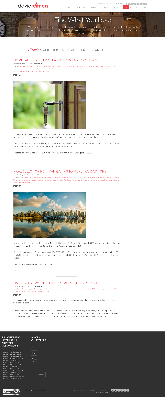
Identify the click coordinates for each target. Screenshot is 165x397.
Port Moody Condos (19, 364)
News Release (108, 289)
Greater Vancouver (36, 66)
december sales (25, 66)
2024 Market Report (26, 177)
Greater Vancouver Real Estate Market (44, 69)
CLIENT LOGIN (100, 4)
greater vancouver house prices (53, 66)
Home (67, 7)
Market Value (87, 289)
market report (25, 71)
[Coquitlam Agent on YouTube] (136, 4)
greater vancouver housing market (75, 66)
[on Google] (142, 4)
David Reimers (35, 289)
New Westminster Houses (7, 377)
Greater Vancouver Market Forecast (98, 66)
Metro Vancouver (97, 289)
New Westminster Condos (20, 377)
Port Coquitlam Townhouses (13, 370)
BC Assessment (25, 289)
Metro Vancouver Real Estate (40, 71)
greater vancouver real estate (41, 180)
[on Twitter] (130, 4)
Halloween (57, 289)
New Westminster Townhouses (14, 377)
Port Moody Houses (5, 364)
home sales (17, 71)
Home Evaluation (111, 69)
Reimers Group (44, 291)
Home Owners (77, 289)
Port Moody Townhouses (13, 364)
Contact (143, 7)
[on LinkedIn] (133, 4)
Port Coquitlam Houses (6, 370)
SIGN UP (108, 4)
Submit (41, 374)
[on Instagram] (139, 4)
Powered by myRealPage (101, 392)
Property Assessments (23, 291)
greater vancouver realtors (96, 69)
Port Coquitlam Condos (20, 370)
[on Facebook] (127, 4)
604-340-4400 (118, 4)
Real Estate (35, 291)
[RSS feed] (145, 4)
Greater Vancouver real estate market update (72, 69)
